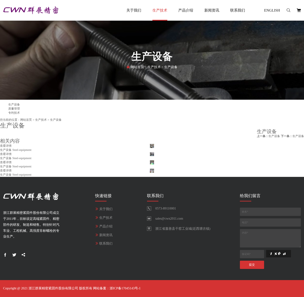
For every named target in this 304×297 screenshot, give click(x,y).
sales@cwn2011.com (169, 218)
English (272, 10)
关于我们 (133, 10)
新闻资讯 (211, 10)
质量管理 (14, 108)
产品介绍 (185, 10)
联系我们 (237, 10)
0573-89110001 (165, 208)
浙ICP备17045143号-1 (125, 288)
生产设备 (170, 67)
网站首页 (137, 67)
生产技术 (159, 10)
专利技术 (14, 112)
